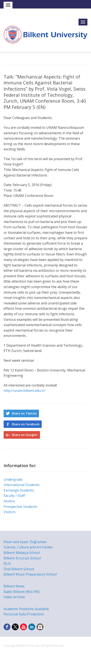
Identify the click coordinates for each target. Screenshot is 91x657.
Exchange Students (19, 490)
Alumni (9, 501)
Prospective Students (20, 506)
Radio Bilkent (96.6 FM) (22, 591)
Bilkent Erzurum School (22, 558)
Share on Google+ (25, 435)
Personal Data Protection (24, 614)
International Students (22, 484)
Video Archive (14, 597)
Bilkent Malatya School (22, 552)
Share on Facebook (26, 424)
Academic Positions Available (26, 609)
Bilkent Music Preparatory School (30, 574)
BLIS (7, 563)
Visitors (10, 512)
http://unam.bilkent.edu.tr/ (25, 390)
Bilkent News (14, 586)
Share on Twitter (24, 413)
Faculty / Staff (14, 495)
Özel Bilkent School (19, 569)
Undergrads (13, 479)
